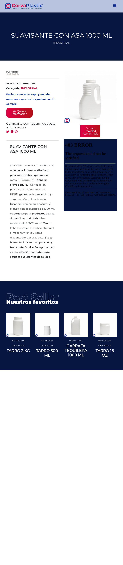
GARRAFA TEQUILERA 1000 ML (76, 350)
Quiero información (19, 112)
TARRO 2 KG (18, 350)
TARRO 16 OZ (105, 353)
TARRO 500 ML (47, 353)
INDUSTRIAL (29, 88)
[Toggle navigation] (114, 6)
